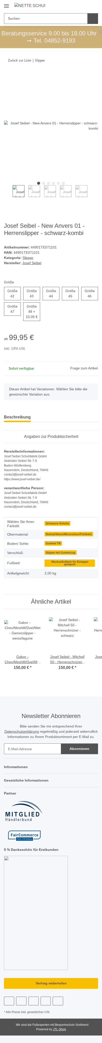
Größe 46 (91, 293)
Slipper (28, 258)
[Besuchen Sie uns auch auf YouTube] (21, 1001)
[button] (78, 5)
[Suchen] (92, 18)
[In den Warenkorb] (8, 76)
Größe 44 (52, 293)
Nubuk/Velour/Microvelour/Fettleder (69, 534)
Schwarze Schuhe (57, 523)
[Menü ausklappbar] (6, 4)
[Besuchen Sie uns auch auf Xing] (46, 1001)
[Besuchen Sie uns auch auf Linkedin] (58, 1001)
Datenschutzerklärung (21, 731)
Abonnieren (79, 749)
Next (91, 193)
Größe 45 (72, 293)
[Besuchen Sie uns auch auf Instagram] (33, 1001)
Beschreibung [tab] (17, 417)
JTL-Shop (59, 1029)
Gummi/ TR (53, 543)
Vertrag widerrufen (51, 983)
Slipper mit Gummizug (60, 552)
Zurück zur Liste (19, 60)
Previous (8, 193)
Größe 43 (33, 293)
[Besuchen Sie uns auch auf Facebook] (9, 1001)
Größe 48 (33, 311)
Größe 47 (14, 309)
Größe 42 (14, 293)
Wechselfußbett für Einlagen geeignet (69, 563)
